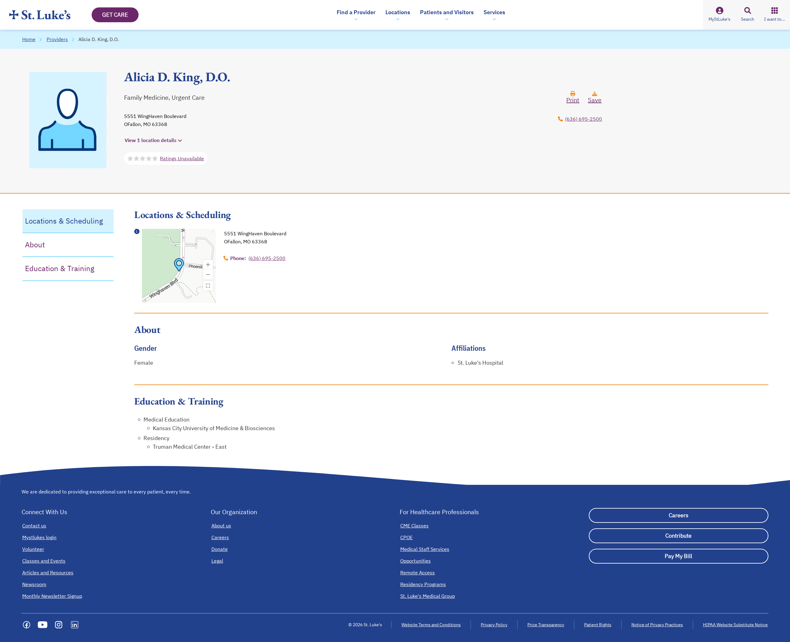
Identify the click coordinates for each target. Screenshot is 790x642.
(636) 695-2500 (583, 119)
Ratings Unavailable (182, 158)
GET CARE (115, 14)
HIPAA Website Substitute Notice (735, 624)
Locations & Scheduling (64, 221)
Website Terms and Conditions (431, 624)
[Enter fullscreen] (208, 286)
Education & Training (59, 268)
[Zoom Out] (208, 274)
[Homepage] (39, 14)
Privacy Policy (494, 624)
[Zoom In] (208, 265)
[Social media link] (26, 625)
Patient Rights (597, 624)
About (35, 245)
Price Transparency (545, 624)
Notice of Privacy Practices (657, 624)
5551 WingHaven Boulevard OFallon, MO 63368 (155, 120)
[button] (356, 15)
